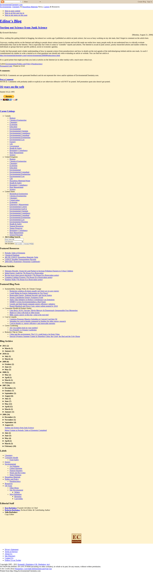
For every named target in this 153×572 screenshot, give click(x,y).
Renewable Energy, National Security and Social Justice (31, 295)
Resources (9, 484)
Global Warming (16, 468)
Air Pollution (14, 466)
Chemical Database (12, 255)
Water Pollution (15, 475)
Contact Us (9, 558)
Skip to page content (12, 11)
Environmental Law (17, 140)
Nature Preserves (16, 228)
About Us (8, 554)
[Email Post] (25, 66)
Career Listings (7, 111)
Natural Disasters (16, 471)
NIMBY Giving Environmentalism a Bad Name (28, 302)
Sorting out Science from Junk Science (23, 27)
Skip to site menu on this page (16, 15)
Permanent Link (6, 66)
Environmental (5, 7)
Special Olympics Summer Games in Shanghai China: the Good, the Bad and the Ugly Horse (45, 336)
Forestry (13, 142)
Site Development (16, 490)
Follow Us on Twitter (13, 560)
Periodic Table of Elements (15, 253)
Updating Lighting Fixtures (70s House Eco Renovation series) (28, 277)
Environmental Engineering (20, 137)
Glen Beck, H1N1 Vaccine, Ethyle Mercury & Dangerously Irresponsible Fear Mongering (44, 310)
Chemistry (16, 7)
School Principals (16, 235)
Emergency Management (19, 204)
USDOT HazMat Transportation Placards (20, 259)
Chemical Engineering (18, 120)
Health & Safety (16, 148)
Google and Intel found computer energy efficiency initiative (32, 304)
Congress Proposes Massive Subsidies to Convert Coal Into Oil (33, 319)
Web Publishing (16, 494)
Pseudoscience (36, 64)
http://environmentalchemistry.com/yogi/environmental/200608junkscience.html (30, 55)
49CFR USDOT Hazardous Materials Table (21, 257)
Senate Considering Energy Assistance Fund (26, 297)
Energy (7, 462)
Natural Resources (16, 226)
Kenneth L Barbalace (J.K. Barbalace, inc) (34, 564)
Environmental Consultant (19, 135)
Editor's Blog (11, 21)
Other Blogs (14, 488)
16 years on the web (12, 86)
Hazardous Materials (30, 7)
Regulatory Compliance (18, 150)
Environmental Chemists (19, 131)
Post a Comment (6, 79)
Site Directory (10, 556)
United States (10, 192)
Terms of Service (11, 552)
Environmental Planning (19, 222)
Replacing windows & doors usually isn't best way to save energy (34, 291)
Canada (8, 116)
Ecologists (13, 124)
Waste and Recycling (17, 473)
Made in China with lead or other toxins (25, 313)
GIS (11, 144)
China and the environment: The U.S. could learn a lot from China (35, 334)
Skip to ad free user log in (14, 13)
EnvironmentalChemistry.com (11, 5)
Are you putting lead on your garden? (24, 328)
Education (13, 127)
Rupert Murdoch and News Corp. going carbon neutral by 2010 (34, 306)
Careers (46, 7)
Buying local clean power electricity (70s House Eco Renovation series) (32, 275)
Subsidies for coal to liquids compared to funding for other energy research (38, 321)
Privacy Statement (11, 549)
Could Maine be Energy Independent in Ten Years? (29, 293)
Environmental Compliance (20, 133)
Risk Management (16, 153)
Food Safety (14, 460)
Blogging (17, 496)
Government (14, 146)
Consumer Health (11, 458)
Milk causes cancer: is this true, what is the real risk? (29, 315)
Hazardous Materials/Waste (20, 181)
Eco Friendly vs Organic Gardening (23, 330)
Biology (13, 118)
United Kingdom (11, 157)
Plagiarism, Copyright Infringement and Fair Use (33, 569)
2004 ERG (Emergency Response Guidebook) (22, 262)
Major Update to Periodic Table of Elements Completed (26, 430)
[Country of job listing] (27, 244)
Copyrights (18, 499)
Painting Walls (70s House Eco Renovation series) (24, 280)
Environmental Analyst (18, 209)
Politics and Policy (24, 64)
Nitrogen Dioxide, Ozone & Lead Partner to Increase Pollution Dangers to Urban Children (39, 271)
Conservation (15, 200)
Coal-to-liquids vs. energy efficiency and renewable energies (32, 323)
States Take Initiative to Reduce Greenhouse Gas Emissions (32, 300)
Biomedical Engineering (19, 194)
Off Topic (8, 486)
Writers (17, 492)
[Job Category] (14, 241)
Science (12, 155)
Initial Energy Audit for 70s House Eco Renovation (24, 273)
